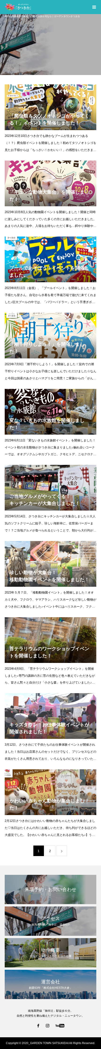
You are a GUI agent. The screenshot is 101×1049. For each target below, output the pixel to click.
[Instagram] (47, 1025)
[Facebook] (38, 1025)
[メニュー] (94, 7)
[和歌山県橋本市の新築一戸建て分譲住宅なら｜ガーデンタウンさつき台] (46, 7)
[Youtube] (60, 1025)
